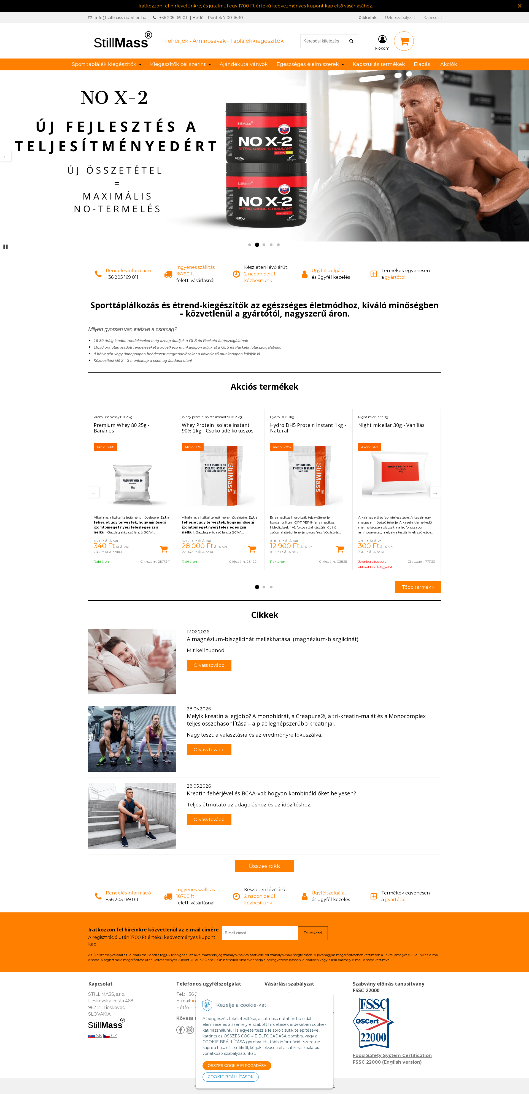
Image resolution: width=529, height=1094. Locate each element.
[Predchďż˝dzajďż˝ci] (5, 155)
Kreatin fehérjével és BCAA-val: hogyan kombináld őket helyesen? (271, 793)
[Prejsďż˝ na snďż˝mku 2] (257, 245)
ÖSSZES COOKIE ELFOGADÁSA (237, 1065)
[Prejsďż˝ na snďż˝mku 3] (264, 245)
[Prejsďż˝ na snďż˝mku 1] (249, 245)
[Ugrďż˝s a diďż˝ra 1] (257, 587)
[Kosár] (404, 41)
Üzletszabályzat (400, 17)
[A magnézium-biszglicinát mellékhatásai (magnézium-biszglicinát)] (132, 661)
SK (98, 1035)
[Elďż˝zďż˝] (93, 492)
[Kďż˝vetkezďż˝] (435, 492)
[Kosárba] (164, 549)
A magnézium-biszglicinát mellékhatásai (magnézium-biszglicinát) (272, 639)
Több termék (417, 587)
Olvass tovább (209, 665)
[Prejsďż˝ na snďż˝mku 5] (278, 245)
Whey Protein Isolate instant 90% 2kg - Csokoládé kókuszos (217, 428)
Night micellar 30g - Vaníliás (391, 425)
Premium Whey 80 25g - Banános (122, 428)
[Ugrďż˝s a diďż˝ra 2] (264, 587)
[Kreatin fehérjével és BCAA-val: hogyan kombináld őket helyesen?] (132, 816)
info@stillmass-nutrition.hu (120, 17)
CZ (113, 1035)
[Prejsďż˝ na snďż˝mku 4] (271, 245)
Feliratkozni (313, 933)
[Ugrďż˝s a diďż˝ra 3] (271, 587)
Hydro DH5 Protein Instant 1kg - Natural (308, 428)
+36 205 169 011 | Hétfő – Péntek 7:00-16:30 (201, 17)
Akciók (448, 64)
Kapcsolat (432, 17)
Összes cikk (264, 866)
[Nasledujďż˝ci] (523, 155)
